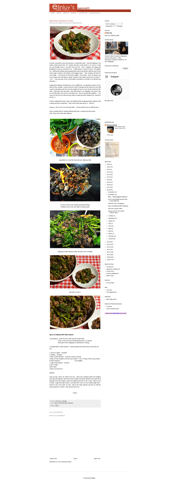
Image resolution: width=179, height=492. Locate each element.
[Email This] (51, 405)
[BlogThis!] (53, 405)
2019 (108, 182)
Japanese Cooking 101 (113, 269)
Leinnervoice (110, 271)
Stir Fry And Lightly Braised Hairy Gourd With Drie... (117, 200)
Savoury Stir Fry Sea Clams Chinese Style (116, 211)
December (111, 192)
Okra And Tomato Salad (115, 208)
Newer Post (53, 458)
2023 (108, 172)
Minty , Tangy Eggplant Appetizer (117, 197)
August (110, 221)
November (111, 194)
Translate (119, 26)
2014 (108, 244)
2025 (108, 167)
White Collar (110, 275)
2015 (108, 242)
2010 (108, 254)
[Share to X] (54, 405)
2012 (108, 249)
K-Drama (109, 306)
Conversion (109, 267)
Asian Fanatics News (112, 308)
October (111, 216)
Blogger (93, 478)
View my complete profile (112, 35)
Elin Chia (109, 33)
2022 (108, 174)
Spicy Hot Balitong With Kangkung (63, 403)
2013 (108, 247)
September (111, 218)
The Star (109, 290)
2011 (108, 252)
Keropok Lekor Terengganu (116, 203)
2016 (108, 190)
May (109, 228)
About (59, 13)
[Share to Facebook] (56, 405)
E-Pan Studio (110, 283)
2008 (108, 259)
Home (52, 13)
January (111, 238)
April (109, 231)
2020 (108, 179)
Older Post (97, 458)
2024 (108, 169)
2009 (108, 257)
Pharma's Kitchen (112, 125)
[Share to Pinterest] (58, 405)
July (109, 223)
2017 (108, 187)
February (111, 236)
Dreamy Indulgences (112, 273)
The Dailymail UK (111, 292)
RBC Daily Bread (111, 299)
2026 (108, 164)
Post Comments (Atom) (64, 461)
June (110, 226)
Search (66, 13)
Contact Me (83, 13)
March (110, 233)
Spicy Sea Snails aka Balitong (62, 113)
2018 (108, 184)
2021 (108, 177)
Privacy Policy (94, 13)
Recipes (73, 13)
